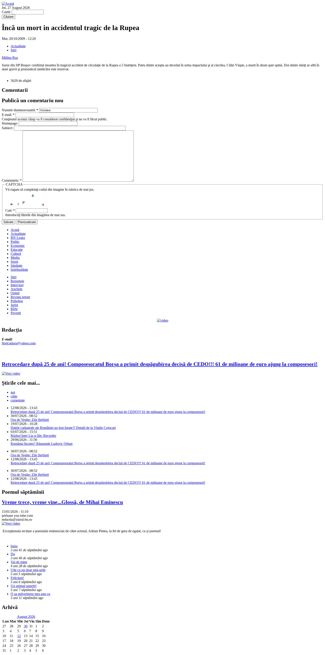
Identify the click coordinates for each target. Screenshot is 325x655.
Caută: (7, 12)
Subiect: (8, 128)
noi (13, 392)
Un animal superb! (23, 586)
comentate (18, 400)
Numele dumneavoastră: (20, 110)
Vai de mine (19, 562)
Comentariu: (12, 180)
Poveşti (16, 313)
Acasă (15, 230)
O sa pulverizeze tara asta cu (30, 594)
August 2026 (26, 617)
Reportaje (17, 281)
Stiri (13, 50)
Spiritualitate (19, 269)
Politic (15, 242)
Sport (14, 261)
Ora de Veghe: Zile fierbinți (30, 420)
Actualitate (18, 46)
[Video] (162, 320)
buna (14, 546)
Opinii (15, 293)
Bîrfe (14, 309)
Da (13, 554)
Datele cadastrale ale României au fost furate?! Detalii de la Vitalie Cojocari (63, 428)
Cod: (10, 210)
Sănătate (16, 265)
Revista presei (20, 297)
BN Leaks (18, 238)
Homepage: (10, 123)
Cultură (16, 253)
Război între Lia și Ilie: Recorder (33, 436)
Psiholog (17, 301)
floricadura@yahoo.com (19, 343)
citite (14, 396)
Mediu (15, 257)
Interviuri (17, 285)
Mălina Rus (10, 58)
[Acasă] (8, 4)
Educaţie (17, 250)
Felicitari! (17, 578)
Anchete (16, 289)
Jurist (14, 305)
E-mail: (8, 115)
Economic (18, 246)
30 (25, 626)
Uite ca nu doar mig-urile (28, 570)
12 (19, 636)
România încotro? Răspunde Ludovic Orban (42, 444)
